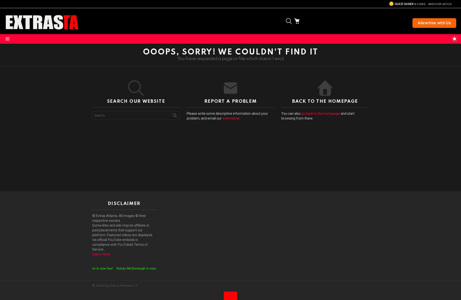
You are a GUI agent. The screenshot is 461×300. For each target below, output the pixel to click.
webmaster (231, 118)
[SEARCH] (289, 21)
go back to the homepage (320, 113)
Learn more (101, 254)
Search (175, 116)
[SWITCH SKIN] (454, 39)
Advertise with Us (434, 23)
